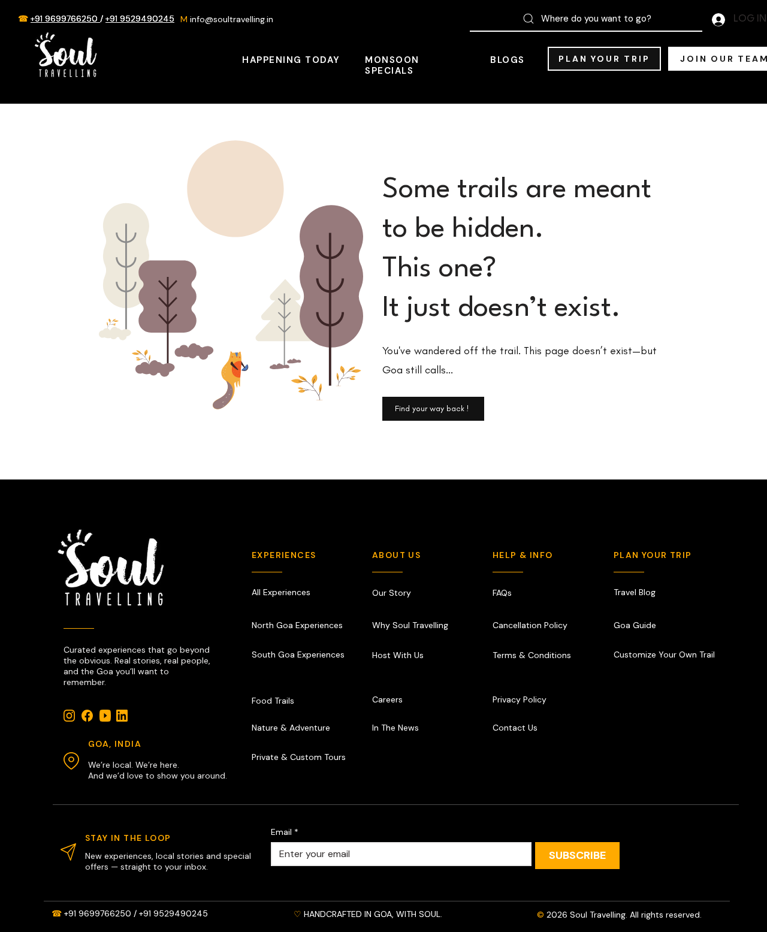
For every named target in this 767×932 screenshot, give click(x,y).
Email (284, 832)
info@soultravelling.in (231, 19)
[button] (604, 59)
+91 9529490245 (139, 18)
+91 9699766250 (65, 18)
